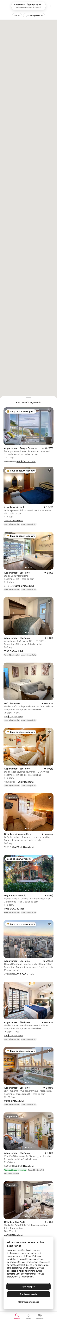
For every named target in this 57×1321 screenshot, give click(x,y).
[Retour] (6, 6)
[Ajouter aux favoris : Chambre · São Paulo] (49, 470)
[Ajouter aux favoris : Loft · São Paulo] (49, 666)
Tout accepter (28, 1286)
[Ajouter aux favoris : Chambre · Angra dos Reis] (49, 797)
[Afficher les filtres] (50, 6)
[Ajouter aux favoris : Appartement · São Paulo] (49, 535)
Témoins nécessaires (28, 1294)
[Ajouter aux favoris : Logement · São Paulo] (49, 858)
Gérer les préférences (28, 1302)
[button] (26, 461)
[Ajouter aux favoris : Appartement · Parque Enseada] (49, 411)
